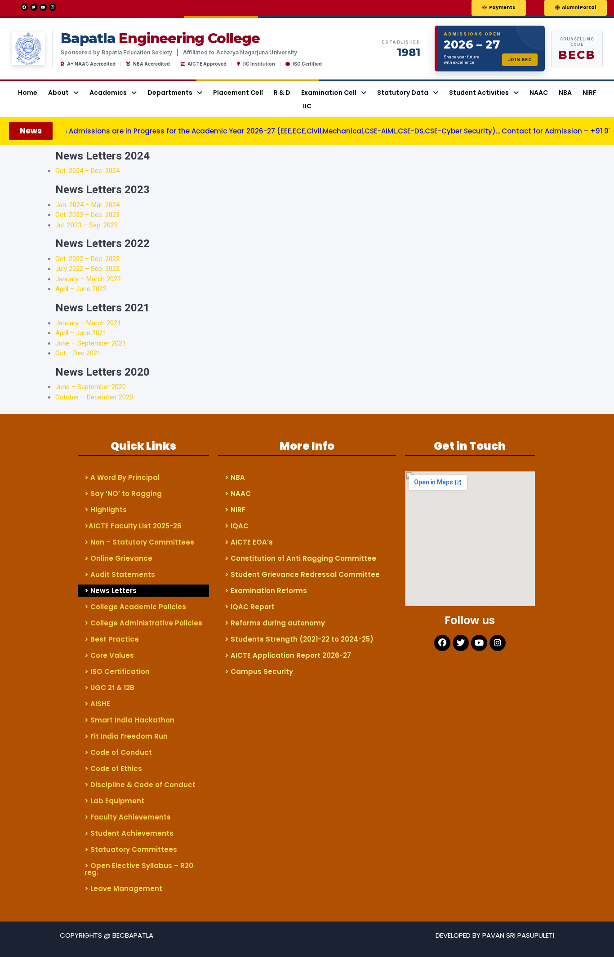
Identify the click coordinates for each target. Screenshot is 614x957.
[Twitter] (33, 7)
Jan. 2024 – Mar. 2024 (87, 205)
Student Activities (479, 92)
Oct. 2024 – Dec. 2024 (89, 171)
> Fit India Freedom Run (126, 736)
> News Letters (111, 590)
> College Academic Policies (135, 606)
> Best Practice (112, 639)
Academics (108, 92)
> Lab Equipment (114, 801)
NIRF (589, 92)
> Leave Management (123, 888)
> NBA (235, 477)
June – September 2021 (90, 343)
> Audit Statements (120, 574)
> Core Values (109, 655)
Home (27, 92)
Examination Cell (328, 92)
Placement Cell (238, 92)
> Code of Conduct (118, 752)
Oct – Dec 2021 (78, 353)
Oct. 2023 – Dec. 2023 (87, 215)
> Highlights (106, 509)
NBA (565, 92)
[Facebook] (24, 7)
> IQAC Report (250, 606)
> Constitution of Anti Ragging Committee (300, 558)
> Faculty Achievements (128, 817)
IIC (307, 106)
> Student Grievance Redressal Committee (302, 574)
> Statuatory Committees (131, 849)
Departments (169, 92)
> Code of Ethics (113, 768)
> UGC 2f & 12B (109, 687)
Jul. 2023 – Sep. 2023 (86, 225)
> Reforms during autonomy (275, 623)
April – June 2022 (81, 289)
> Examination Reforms (266, 590)
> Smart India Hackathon (129, 720)
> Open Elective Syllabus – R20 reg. (139, 869)
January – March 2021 (88, 323)
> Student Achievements (129, 833)
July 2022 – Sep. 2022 (87, 269)
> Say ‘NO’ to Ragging (123, 493)
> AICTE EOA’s (249, 542)
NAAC (538, 92)
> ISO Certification (117, 671)
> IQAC (237, 526)
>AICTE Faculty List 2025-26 (133, 526)
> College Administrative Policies (143, 623)
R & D (282, 92)
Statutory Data (402, 92)
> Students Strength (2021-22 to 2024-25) (299, 639)
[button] (499, 8)
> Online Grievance (118, 558)
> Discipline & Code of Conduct (140, 784)
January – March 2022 (88, 279)
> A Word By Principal (122, 477)
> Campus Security (259, 671)
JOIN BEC (520, 59)
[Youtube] (43, 7)
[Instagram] (52, 7)
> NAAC (238, 493)
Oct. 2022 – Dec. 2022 (87, 259)
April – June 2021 (81, 333)
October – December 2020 (94, 397)
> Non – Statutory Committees (139, 542)
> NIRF (235, 509)
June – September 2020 (90, 387)
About (58, 92)
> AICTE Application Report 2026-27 (288, 655)
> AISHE (97, 704)
